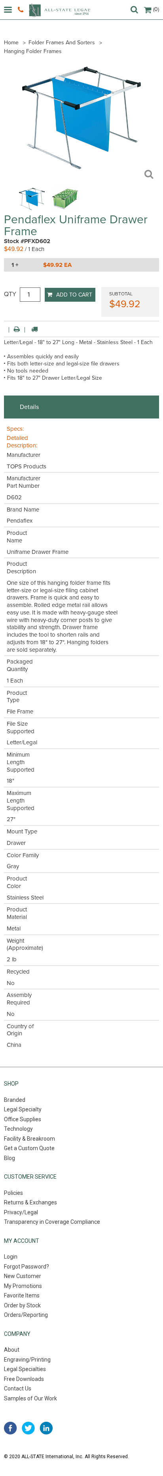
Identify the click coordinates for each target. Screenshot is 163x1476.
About (11, 1350)
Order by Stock (22, 1305)
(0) (156, 9)
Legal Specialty (23, 1109)
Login (10, 1256)
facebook (10, 1428)
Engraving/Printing (27, 1359)
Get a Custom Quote (29, 1148)
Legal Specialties (25, 1369)
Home (11, 42)
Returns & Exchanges (30, 1202)
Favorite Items (22, 1295)
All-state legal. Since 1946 (59, 10)
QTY (10, 294)
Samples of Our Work (30, 1398)
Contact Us (17, 1388)
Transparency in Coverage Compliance (52, 1222)
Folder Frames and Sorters (61, 42)
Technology (18, 1129)
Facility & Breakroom (29, 1139)
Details (29, 407)
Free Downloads (24, 1379)
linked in (46, 1428)
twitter (28, 1428)
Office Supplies (22, 1119)
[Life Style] (65, 209)
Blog (9, 1158)
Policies (13, 1193)
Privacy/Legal (21, 1212)
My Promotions (23, 1286)
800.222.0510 (21, 9)
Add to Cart (74, 294)
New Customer (22, 1276)
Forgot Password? (26, 1266)
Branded (14, 1100)
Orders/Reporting (26, 1315)
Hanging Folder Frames (33, 51)
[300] (32, 209)
